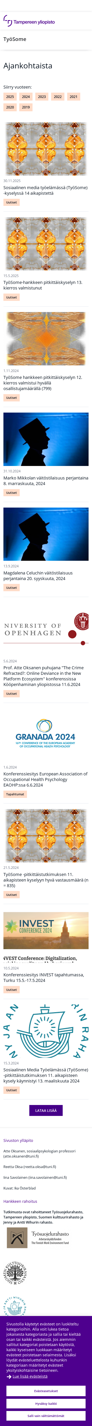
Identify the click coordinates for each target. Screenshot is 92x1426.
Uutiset (11, 202)
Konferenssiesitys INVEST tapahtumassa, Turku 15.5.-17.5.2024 (43, 977)
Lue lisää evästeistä (30, 1376)
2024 (26, 96)
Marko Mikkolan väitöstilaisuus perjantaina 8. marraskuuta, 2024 (45, 480)
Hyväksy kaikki (46, 1404)
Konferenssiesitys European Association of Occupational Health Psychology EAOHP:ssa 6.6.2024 (45, 779)
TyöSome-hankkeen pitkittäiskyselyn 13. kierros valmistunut (42, 285)
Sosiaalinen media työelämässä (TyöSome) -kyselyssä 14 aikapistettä (45, 190)
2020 (10, 107)
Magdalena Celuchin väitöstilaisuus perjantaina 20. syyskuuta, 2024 (38, 575)
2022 (58, 96)
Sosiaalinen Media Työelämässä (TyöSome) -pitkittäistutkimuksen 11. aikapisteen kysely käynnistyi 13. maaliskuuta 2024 (45, 1075)
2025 (10, 96)
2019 (26, 107)
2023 (42, 96)
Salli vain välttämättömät (46, 1416)
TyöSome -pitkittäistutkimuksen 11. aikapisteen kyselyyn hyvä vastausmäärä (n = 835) (45, 879)
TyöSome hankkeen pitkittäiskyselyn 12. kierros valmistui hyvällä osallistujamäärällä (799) (42, 382)
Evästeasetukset (46, 1391)
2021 (73, 96)
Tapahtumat (15, 794)
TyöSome (14, 38)
